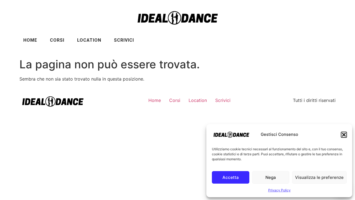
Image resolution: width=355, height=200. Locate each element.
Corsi (57, 40)
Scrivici (124, 40)
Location (89, 40)
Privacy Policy (279, 190)
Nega (270, 177)
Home (30, 40)
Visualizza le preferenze (319, 177)
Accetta (230, 177)
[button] (344, 135)
